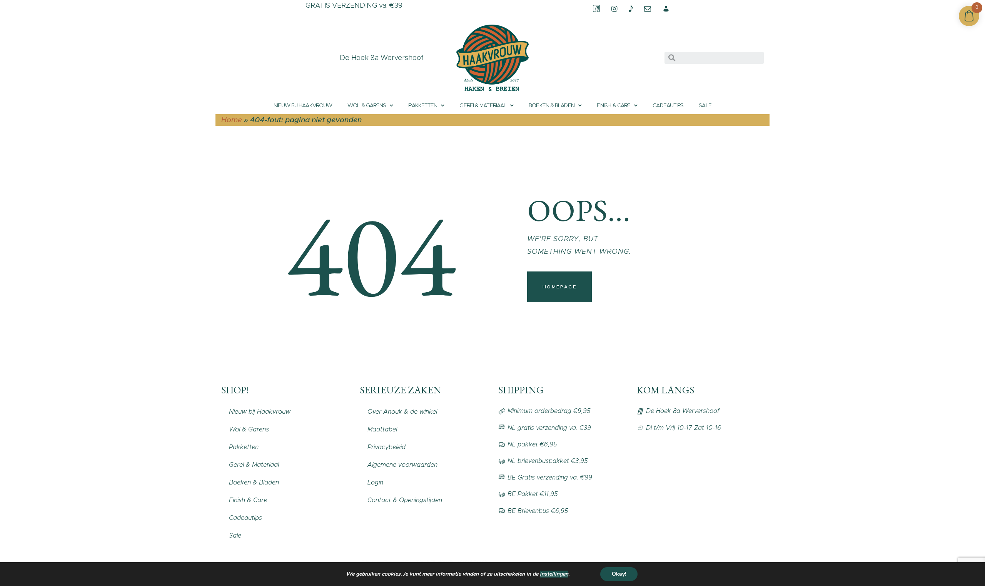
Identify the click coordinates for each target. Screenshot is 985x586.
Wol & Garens (366, 105)
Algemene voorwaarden (402, 464)
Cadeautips (668, 105)
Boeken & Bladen (551, 105)
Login (375, 482)
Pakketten (422, 105)
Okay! (619, 574)
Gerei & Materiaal (482, 105)
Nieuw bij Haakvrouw (303, 105)
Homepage (559, 287)
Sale (705, 105)
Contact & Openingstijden (404, 500)
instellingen (554, 574)
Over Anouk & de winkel (402, 411)
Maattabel (382, 429)
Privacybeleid (386, 447)
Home (231, 119)
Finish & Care (613, 105)
